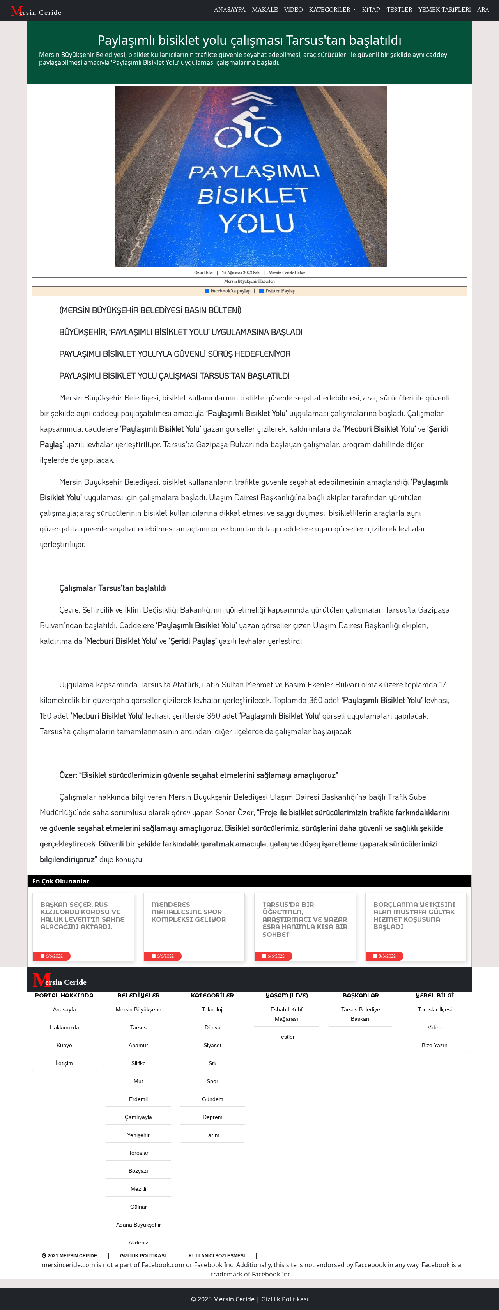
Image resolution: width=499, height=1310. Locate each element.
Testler (286, 1037)
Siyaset (212, 1045)
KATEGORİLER (330, 10)
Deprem (213, 1117)
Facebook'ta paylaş (229, 291)
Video (435, 1027)
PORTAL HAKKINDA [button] (64, 995)
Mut (138, 1081)
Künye (64, 1045)
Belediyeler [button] (138, 995)
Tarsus (138, 1027)
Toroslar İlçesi (435, 1009)
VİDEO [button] (293, 10)
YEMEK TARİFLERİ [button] (444, 10)
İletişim (64, 1063)
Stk (212, 1063)
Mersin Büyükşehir (138, 1009)
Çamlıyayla (138, 1117)
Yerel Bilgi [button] (435, 995)
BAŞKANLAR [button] (361, 995)
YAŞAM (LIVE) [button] (286, 995)
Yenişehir (138, 1135)
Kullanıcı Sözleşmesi (217, 1256)
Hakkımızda (64, 1027)
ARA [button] (483, 10)
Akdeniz (138, 1242)
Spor (212, 1081)
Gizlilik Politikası (143, 1256)
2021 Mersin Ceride (71, 1256)
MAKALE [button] (265, 10)
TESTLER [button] (399, 10)
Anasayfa (64, 1009)
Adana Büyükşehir (138, 1224)
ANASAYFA (230, 10)
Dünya (213, 1027)
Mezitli (138, 1189)
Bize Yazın (435, 1045)
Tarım (212, 1135)
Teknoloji (212, 1009)
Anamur (138, 1045)
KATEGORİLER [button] (212, 995)
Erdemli (138, 1099)
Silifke (138, 1063)
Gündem (212, 1099)
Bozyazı (138, 1171)
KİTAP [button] (371, 10)
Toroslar (139, 1153)
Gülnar (138, 1207)
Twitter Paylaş (279, 291)
